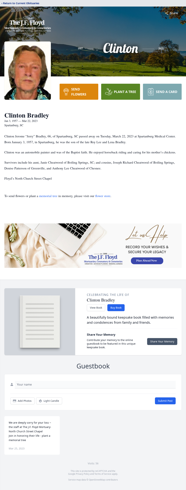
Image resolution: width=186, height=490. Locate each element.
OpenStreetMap (97, 479)
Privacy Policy (83, 473)
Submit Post (165, 400)
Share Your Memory (162, 341)
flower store (102, 196)
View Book (96, 307)
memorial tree (48, 196)
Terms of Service (102, 473)
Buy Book (116, 307)
